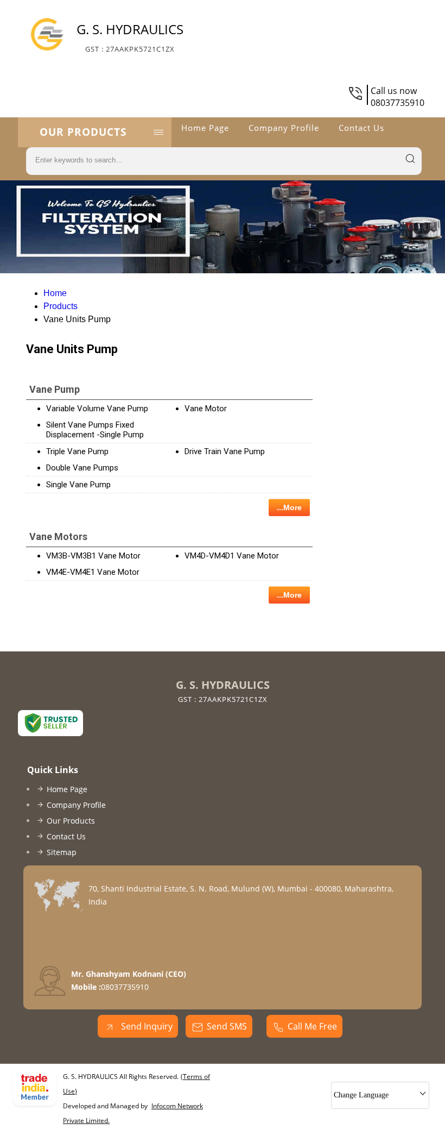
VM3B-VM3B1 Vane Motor (93, 556)
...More (289, 507)
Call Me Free (312, 1026)
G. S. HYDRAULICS (130, 37)
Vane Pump (54, 389)
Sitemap (62, 852)
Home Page (205, 127)
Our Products (83, 132)
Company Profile (284, 127)
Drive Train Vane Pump (225, 451)
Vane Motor (206, 408)
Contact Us (361, 127)
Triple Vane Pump (77, 451)
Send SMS (227, 1026)
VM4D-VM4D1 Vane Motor (232, 556)
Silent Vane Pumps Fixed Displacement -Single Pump (95, 430)
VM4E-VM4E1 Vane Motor (92, 572)
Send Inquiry (146, 1026)
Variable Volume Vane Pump (97, 408)
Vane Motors (58, 536)
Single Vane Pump (78, 484)
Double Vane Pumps (82, 468)
